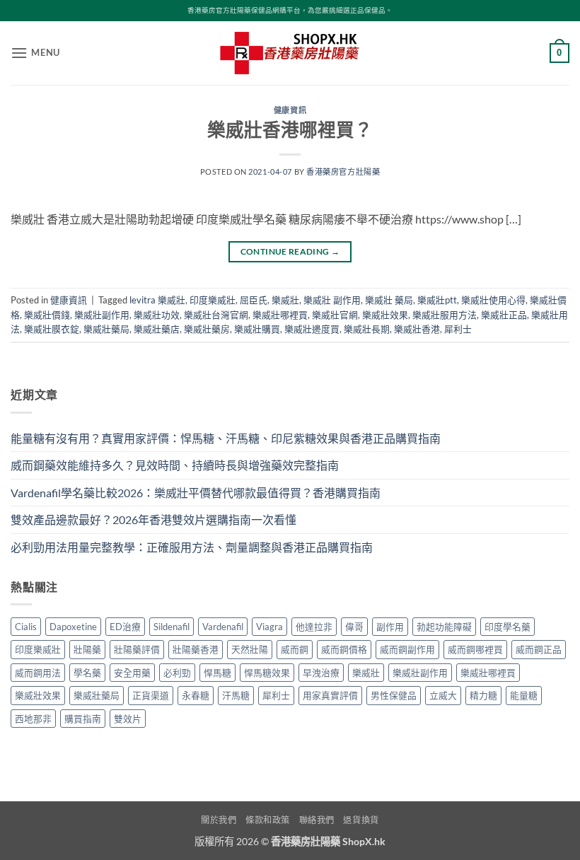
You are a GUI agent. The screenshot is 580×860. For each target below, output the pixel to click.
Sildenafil (171, 626)
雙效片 (127, 718)
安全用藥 (132, 672)
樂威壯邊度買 (312, 329)
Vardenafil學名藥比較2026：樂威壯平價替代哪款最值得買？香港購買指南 (196, 492)
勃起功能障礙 (444, 626)
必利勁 (177, 672)
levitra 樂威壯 (157, 300)
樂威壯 (285, 300)
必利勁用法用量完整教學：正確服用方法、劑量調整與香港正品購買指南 (192, 547)
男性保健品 (394, 695)
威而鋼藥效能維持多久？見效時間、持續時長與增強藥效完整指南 (175, 465)
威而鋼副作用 (407, 649)
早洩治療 (321, 672)
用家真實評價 (330, 695)
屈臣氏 (253, 300)
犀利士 (458, 329)
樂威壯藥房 (207, 329)
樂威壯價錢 (47, 314)
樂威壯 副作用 (332, 300)
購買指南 (82, 718)
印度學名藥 (507, 626)
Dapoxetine (73, 626)
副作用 (390, 626)
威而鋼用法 (38, 672)
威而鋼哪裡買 (475, 649)
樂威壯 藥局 (389, 300)
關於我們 (218, 820)
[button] (35, 52)
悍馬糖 (217, 672)
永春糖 (195, 695)
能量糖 (524, 695)
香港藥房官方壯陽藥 (343, 171)
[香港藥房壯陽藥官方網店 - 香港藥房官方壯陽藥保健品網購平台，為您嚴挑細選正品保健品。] (290, 53)
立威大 (443, 695)
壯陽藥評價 (137, 649)
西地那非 (33, 718)
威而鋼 (294, 649)
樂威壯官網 (335, 314)
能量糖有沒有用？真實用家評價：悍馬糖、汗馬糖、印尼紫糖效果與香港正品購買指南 (226, 438)
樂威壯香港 (417, 329)
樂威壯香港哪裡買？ (290, 129)
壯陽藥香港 (196, 649)
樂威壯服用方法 (444, 314)
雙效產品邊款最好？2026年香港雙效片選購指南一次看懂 (153, 519)
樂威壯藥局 (106, 329)
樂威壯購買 (257, 329)
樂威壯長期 (367, 329)
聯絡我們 (317, 820)
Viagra (269, 626)
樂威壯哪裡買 (280, 314)
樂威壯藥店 (157, 329)
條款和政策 (267, 820)
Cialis (26, 626)
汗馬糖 (236, 695)
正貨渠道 (150, 695)
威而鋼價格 (344, 649)
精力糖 (483, 695)
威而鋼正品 (539, 649)
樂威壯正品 (504, 314)
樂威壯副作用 (101, 314)
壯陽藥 (87, 649)
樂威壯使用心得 (493, 300)
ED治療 (125, 626)
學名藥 (87, 672)
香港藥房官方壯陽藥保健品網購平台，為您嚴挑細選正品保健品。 (290, 10)
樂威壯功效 (157, 314)
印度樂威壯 (213, 300)
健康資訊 (290, 110)
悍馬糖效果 (267, 672)
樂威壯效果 (385, 314)
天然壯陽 (249, 649)
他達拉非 (314, 626)
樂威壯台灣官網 (216, 314)
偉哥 (354, 626)
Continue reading (290, 251)
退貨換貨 (360, 820)
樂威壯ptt (437, 300)
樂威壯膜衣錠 (51, 329)
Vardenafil (222, 626)
